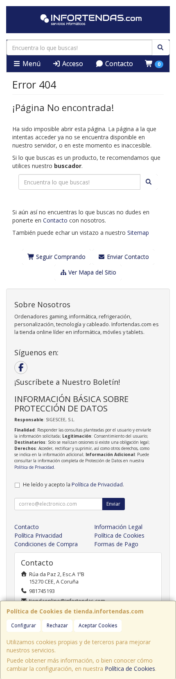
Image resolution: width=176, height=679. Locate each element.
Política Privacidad (38, 535)
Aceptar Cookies (98, 625)
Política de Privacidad (34, 467)
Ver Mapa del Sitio (91, 272)
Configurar (23, 625)
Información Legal (118, 527)
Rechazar (57, 625)
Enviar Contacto (127, 257)
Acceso (72, 63)
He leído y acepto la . (73, 484)
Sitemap (138, 232)
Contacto (118, 63)
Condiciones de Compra (46, 544)
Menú (31, 63)
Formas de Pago (116, 544)
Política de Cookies (130, 668)
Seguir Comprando (60, 257)
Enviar (113, 503)
